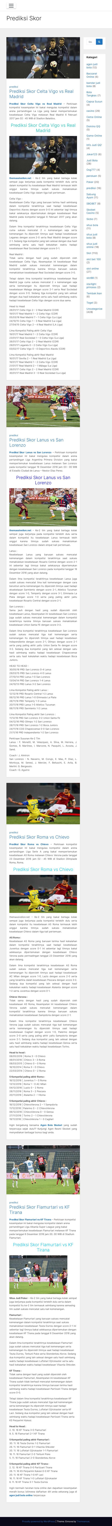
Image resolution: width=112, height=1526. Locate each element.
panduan (91, 175)
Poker (89, 182)
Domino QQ (93, 126)
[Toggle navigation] (11, 6)
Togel (89, 302)
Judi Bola (92, 160)
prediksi (13, 86)
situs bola (92, 225)
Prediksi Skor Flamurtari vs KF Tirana (30, 1219)
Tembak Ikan (94, 293)
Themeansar (83, 1521)
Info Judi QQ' (94, 145)
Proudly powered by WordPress (39, 1521)
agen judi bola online (21, 1495)
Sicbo (89, 219)
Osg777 (91, 169)
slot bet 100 (93, 259)
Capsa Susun (94, 101)
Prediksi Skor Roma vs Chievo (39, 837)
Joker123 (91, 154)
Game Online (94, 135)
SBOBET (91, 203)
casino (90, 110)
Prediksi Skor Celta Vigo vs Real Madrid (35, 103)
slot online (92, 268)
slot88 (90, 277)
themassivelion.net (20, 178)
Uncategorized (95, 308)
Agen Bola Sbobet (51, 1125)
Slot (88, 253)
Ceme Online (94, 117)
